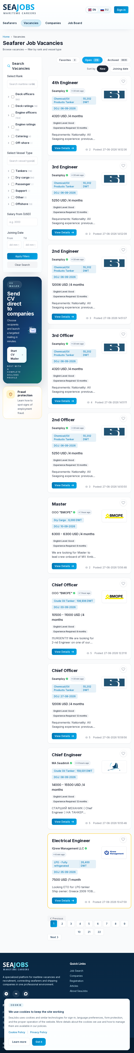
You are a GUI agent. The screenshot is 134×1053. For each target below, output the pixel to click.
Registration (76, 980)
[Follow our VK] (16, 993)
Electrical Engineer (71, 840)
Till (25, 238)
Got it (39, 1041)
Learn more (19, 1041)
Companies (53, 23)
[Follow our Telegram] (6, 993)
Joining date (120, 68)
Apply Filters (22, 256)
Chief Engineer (67, 754)
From (10, 238)
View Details (62, 148)
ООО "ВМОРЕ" (62, 512)
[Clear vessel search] (33, 161)
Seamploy (58, 91)
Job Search (76, 970)
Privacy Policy (38, 1032)
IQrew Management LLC (68, 848)
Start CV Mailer (15, 354)
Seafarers (10, 23)
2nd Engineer (65, 251)
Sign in (121, 9)
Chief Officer (65, 584)
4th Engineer (65, 82)
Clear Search (22, 264)
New (102, 68)
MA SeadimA (60, 763)
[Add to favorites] (123, 81)
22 (99, 931)
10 (79, 931)
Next (53, 937)
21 (89, 931)
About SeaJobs (79, 990)
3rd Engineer (65, 166)
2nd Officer (63, 419)
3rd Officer (63, 335)
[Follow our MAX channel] (25, 993)
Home (6, 36)
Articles (74, 985)
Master (59, 504)
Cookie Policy (17, 1032)
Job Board (75, 23)
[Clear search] (33, 84)
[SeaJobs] (31, 10)
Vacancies (31, 23)
